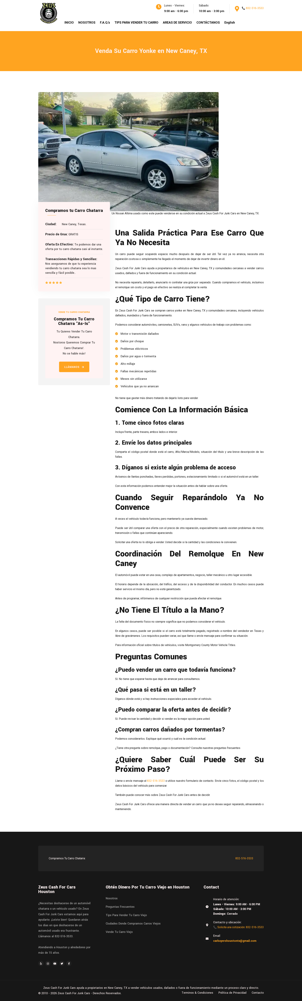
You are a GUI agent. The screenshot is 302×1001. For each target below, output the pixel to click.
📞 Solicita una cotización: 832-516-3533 (238, 927)
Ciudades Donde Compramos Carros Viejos (133, 923)
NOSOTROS (86, 22)
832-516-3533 (156, 780)
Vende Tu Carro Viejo (119, 932)
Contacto (258, 993)
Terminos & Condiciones (197, 993)
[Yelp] (41, 963)
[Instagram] (48, 963)
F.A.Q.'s (105, 22)
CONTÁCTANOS (208, 22)
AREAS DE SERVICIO (177, 22)
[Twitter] (61, 963)
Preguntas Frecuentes (120, 906)
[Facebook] (68, 963)
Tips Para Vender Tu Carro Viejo (126, 915)
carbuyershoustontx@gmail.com (234, 941)
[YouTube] (54, 963)
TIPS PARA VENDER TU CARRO (136, 22)
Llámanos (72, 367)
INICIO (69, 22)
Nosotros (112, 898)
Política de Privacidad (232, 993)
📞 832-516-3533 (253, 8)
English (229, 22)
